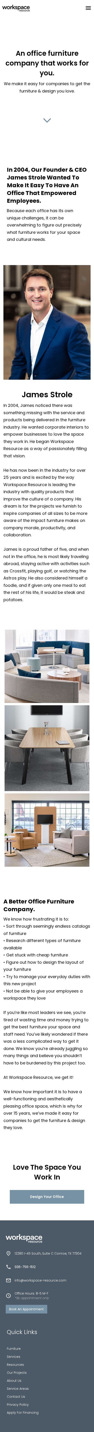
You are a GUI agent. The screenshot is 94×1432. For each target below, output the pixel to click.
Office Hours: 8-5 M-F (32, 1295)
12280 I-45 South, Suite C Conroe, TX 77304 (48, 1253)
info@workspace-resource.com (40, 1280)
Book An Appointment (26, 1309)
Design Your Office (47, 1196)
